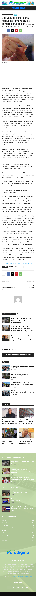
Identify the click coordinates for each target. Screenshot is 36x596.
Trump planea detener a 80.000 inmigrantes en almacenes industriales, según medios (22, 384)
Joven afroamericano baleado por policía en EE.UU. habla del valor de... (9, 441)
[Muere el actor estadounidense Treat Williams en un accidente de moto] (9, 413)
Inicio (3, 11)
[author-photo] (18, 303)
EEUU (16, 266)
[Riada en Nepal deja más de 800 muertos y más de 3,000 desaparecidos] (6, 320)
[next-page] (5, 344)
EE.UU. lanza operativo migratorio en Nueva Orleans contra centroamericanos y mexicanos (22, 392)
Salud (15, 14)
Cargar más (17, 399)
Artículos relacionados (9, 314)
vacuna (20, 266)
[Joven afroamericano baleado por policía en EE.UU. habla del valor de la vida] (9, 433)
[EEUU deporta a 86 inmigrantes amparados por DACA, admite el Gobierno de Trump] (6, 376)
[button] (3, 8)
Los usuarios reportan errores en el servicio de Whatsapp (27, 285)
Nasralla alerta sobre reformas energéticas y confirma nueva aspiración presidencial (22, 479)
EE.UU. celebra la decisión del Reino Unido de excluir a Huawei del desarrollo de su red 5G (9, 286)
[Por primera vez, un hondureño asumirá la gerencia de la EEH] (6, 501)
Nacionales (21, 417)
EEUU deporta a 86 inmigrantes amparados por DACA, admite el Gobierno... (20, 375)
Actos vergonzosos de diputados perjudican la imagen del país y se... (25, 441)
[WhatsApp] (20, 30)
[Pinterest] (16, 30)
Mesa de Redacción (8, 26)
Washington (26, 266)
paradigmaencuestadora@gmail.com (21, 576)
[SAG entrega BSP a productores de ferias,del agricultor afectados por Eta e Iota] (26, 413)
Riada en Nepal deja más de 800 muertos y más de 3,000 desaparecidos (21, 320)
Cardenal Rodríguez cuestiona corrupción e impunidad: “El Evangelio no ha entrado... (22, 471)
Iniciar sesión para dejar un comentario (18, 354)
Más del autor (20, 314)
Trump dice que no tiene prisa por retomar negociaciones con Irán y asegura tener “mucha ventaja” (22, 338)
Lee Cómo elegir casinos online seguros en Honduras (18, 263)
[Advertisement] (18, 75)
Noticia (11, 14)
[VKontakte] (22, 587)
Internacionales (9, 11)
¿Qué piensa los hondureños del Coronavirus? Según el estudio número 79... (22, 508)
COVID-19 (11, 266)
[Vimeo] (18, 587)
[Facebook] (8, 30)
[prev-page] (3, 344)
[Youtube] (27, 587)
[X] (12, 30)
